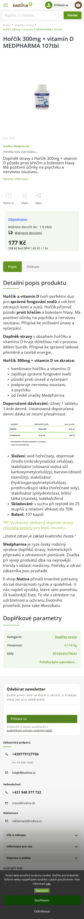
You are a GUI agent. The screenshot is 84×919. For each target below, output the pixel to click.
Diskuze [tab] (33, 266)
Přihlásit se (19, 719)
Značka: (16, 146)
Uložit (12, 210)
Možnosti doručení (28, 233)
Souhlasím (42, 900)
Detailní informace (15, 179)
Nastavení (42, 890)
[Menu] (6, 5)
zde (48, 883)
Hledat (72, 15)
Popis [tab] (12, 266)
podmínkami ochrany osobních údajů (29, 730)
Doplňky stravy (66, 637)
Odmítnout (42, 911)
